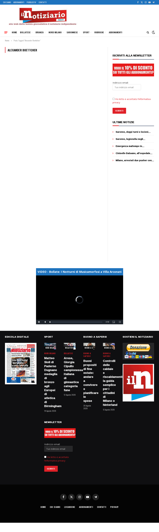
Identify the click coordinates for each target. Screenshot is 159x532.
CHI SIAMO (7, 2)
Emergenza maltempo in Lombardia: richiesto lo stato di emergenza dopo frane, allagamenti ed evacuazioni (133, 146)
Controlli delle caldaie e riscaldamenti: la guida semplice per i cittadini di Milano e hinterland (109, 383)
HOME (14, 32)
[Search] (148, 32)
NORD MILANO (55, 32)
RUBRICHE (99, 32)
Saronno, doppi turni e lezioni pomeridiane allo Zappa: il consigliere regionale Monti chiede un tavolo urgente (135, 131)
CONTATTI (43, 2)
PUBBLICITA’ (31, 2)
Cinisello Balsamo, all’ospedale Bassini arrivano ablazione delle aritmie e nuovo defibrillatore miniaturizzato (133, 153)
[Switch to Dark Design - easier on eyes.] (153, 32)
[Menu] (5, 32)
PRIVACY (114, 506)
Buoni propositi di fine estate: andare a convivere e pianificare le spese (89, 381)
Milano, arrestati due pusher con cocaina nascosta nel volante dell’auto (134, 160)
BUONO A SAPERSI (91, 348)
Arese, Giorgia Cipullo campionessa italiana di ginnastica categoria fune (70, 374)
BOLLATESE (25, 32)
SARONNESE (72, 32)
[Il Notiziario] (42, 16)
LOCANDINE (69, 506)
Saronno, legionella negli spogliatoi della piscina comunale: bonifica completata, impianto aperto (134, 139)
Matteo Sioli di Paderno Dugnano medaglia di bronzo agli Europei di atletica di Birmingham (50, 382)
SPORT (86, 32)
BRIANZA (40, 32)
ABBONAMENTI (18, 2)
